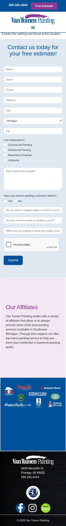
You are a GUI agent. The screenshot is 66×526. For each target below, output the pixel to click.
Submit (13, 260)
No (20, 201)
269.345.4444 (30, 477)
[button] (33, 27)
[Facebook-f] (20, 508)
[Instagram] (32, 508)
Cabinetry (13, 160)
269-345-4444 (18, 5)
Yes (9, 201)
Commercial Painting (19, 144)
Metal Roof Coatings (19, 155)
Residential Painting (19, 149)
